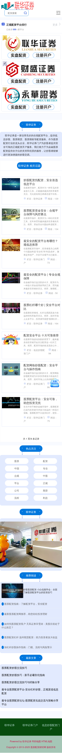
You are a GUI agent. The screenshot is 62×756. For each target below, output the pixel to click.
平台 (16, 483)
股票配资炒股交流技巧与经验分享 (21, 682)
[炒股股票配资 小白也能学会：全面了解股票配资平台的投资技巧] (12, 590)
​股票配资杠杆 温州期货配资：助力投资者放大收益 (30, 637)
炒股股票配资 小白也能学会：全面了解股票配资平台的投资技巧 (40, 591)
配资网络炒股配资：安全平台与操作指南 (41, 367)
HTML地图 (46, 741)
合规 (16, 475)
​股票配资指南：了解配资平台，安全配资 (25, 603)
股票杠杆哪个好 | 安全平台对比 (42, 307)
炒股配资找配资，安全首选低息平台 (41, 182)
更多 (55, 24)
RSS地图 (36, 741)
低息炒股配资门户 (51, 727)
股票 (16, 461)
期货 (45, 490)
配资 (45, 461)
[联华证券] (17, 5)
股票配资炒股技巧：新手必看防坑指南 (23, 675)
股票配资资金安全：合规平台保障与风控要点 (41, 212)
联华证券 (9, 725)
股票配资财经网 (38, 747)
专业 (45, 468)
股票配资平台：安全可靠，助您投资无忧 (41, 401)
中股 (45, 475)
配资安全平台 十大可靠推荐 (41, 335)
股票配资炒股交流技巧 (14, 668)
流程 (16, 497)
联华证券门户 (30, 725)
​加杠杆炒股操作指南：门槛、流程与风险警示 (28, 647)
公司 (16, 490)
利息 (45, 497)
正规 (45, 483)
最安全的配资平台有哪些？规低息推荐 (41, 243)
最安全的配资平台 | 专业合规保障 (42, 276)
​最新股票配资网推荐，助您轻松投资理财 (25, 613)
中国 (16, 468)
